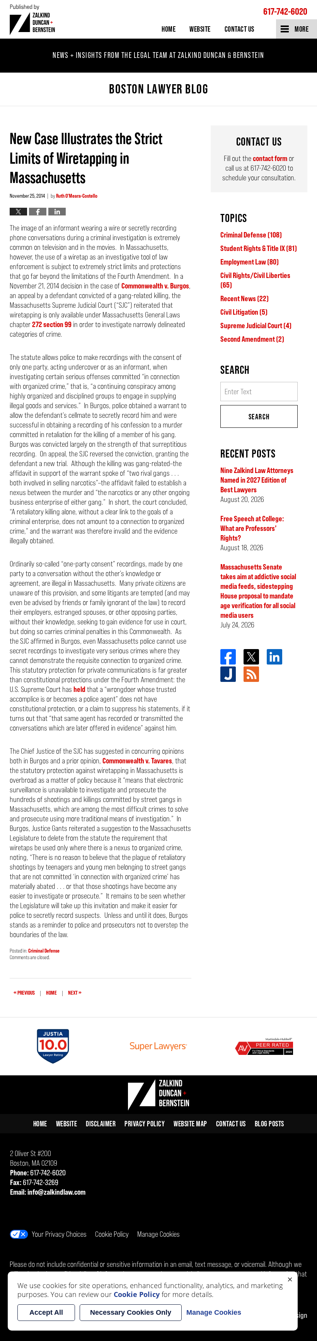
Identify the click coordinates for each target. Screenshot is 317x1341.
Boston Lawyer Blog (32, 19)
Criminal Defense (44, 950)
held (79, 689)
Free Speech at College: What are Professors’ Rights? (252, 528)
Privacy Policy (144, 1123)
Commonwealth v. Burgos (155, 285)
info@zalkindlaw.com (56, 1192)
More (301, 29)
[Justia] (228, 674)
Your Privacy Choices (59, 1234)
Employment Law (249, 261)
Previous (24, 992)
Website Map (190, 1123)
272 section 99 (52, 324)
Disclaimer (101, 1123)
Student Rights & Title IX (258, 248)
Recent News (244, 298)
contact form (270, 158)
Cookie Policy (112, 1234)
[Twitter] (251, 657)
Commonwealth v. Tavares (137, 760)
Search (259, 416)
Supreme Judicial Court (255, 325)
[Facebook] (228, 657)
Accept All (46, 1312)
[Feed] (251, 674)
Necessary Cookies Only (130, 1312)
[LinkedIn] (274, 657)
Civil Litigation (244, 312)
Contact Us (239, 29)
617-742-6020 (285, 11)
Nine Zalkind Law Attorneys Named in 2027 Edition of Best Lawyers (256, 480)
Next (75, 992)
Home (169, 29)
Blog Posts (269, 1123)
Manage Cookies (158, 1234)
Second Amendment (252, 339)
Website (200, 29)
